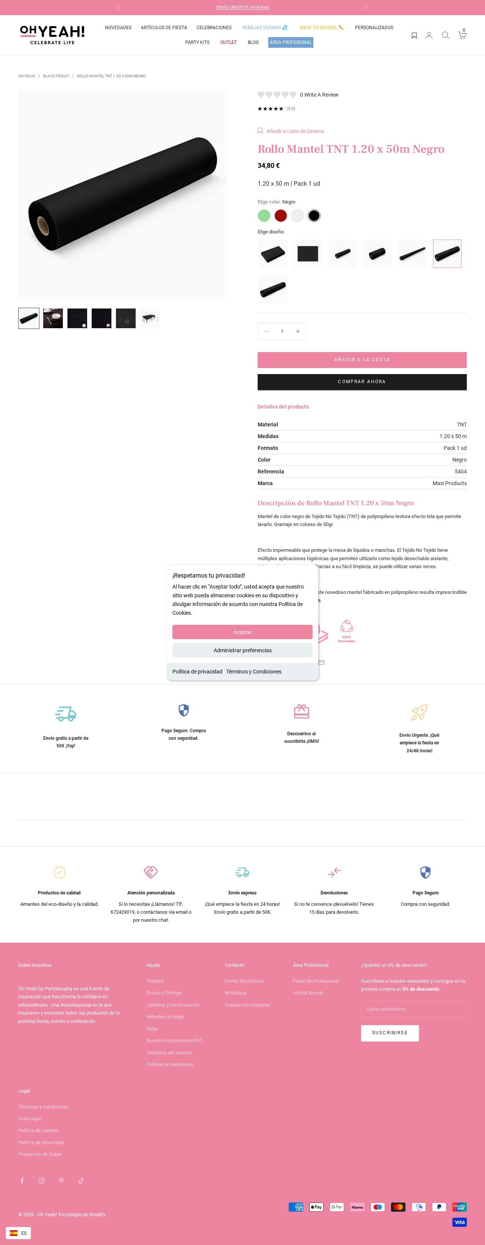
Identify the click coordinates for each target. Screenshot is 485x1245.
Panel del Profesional (315, 981)
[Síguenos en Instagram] (41, 1180)
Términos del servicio (169, 1053)
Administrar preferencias (243, 650)
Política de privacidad (197, 672)
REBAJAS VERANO (265, 27)
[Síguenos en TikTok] (81, 1180)
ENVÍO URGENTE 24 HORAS (242, 7)
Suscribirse (390, 1032)
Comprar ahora (362, 381)
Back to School (322, 27)
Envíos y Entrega (164, 993)
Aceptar (242, 632)
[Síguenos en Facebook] (22, 1180)
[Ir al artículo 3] (77, 318)
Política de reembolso (170, 1064)
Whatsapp (236, 993)
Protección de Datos (40, 1154)
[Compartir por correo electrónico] (321, 662)
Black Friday (56, 76)
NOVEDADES (118, 27)
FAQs (152, 1029)
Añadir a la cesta (362, 359)
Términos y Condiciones (254, 672)
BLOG (253, 42)
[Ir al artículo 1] (28, 318)
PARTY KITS (197, 42)
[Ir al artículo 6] (150, 318)
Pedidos (155, 981)
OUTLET (229, 42)
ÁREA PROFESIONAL (291, 42)
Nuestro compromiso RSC (174, 1040)
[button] (291, 131)
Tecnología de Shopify (81, 1214)
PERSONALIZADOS (374, 27)
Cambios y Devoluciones (173, 1005)
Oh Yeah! (26, 76)
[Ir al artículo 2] (53, 318)
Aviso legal (29, 1118)
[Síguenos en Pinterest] (61, 1180)
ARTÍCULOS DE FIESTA (164, 27)
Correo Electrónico (244, 981)
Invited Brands (308, 993)
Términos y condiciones (43, 1107)
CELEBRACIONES (214, 27)
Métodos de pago (165, 1016)
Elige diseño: (271, 232)
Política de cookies (38, 1130)
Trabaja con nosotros (247, 1005)
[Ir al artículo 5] (125, 318)
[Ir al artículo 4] (101, 318)
